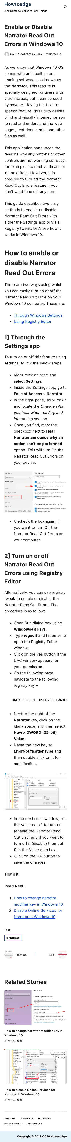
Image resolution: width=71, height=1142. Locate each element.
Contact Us (27, 1118)
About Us (9, 1118)
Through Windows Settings (38, 315)
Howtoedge (17, 4)
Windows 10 (53, 54)
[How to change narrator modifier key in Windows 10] (35, 1007)
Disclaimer (44, 1118)
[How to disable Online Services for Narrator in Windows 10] (35, 1066)
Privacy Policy (13, 1123)
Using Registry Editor (32, 321)
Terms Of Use (34, 1123)
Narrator (12, 937)
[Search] (65, 6)
